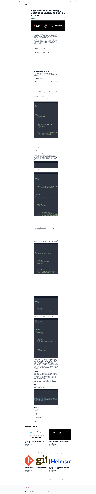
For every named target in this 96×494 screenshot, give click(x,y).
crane (36, 386)
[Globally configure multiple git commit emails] (36, 460)
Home (63, 1)
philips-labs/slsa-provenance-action (48, 361)
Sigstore (36, 410)
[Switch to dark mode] (76, 1)
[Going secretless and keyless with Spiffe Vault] (36, 434)
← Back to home (27, 486)
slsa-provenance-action (50, 286)
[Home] (19, 1)
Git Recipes (69, 1)
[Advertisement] (46, 63)
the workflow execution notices (41, 228)
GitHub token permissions (38, 418)
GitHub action (37, 409)
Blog (66, 1)
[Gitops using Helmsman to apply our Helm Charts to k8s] (60, 460)
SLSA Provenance (37, 414)
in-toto (36, 413)
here (43, 373)
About (73, 1)
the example (42, 381)
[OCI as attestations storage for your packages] (60, 434)
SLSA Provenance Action (38, 417)
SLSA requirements (40, 40)
